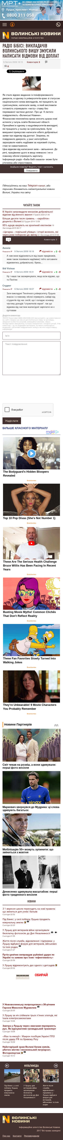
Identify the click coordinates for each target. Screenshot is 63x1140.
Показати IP (7, 251)
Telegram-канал (36, 185)
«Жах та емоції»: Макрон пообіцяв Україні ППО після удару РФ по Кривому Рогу (29, 1037)
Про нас (6, 1135)
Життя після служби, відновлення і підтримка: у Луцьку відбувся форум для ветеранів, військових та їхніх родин (30, 944)
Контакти (17, 1135)
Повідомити (31, 170)
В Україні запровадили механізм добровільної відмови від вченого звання (28, 213)
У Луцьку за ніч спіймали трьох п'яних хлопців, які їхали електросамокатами (30, 1016)
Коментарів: (33, 61)
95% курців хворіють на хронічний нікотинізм (27, 225)
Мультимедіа (31, 1066)
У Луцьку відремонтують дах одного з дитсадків (28, 965)
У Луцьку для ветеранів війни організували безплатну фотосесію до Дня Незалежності (26, 931)
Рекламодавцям (31, 1135)
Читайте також (31, 205)
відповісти (47, 251)
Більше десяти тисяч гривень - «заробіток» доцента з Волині (26, 220)
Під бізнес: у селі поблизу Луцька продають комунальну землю (26, 920)
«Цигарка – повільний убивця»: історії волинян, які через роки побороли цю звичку (30, 233)
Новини (31, 901)
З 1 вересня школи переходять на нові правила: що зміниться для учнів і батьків (29, 910)
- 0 (59, 251)
